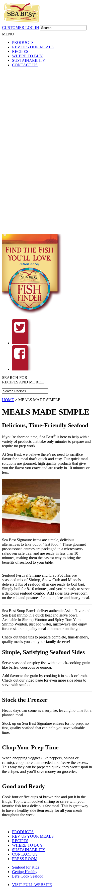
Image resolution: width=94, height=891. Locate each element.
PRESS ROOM (24, 859)
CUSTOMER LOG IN (20, 27)
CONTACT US (25, 65)
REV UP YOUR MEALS (33, 47)
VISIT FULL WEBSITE (32, 885)
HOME (8, 400)
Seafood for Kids (25, 867)
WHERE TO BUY (27, 56)
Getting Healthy (24, 872)
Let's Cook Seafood (27, 876)
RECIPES (20, 51)
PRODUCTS (23, 42)
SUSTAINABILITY (28, 60)
